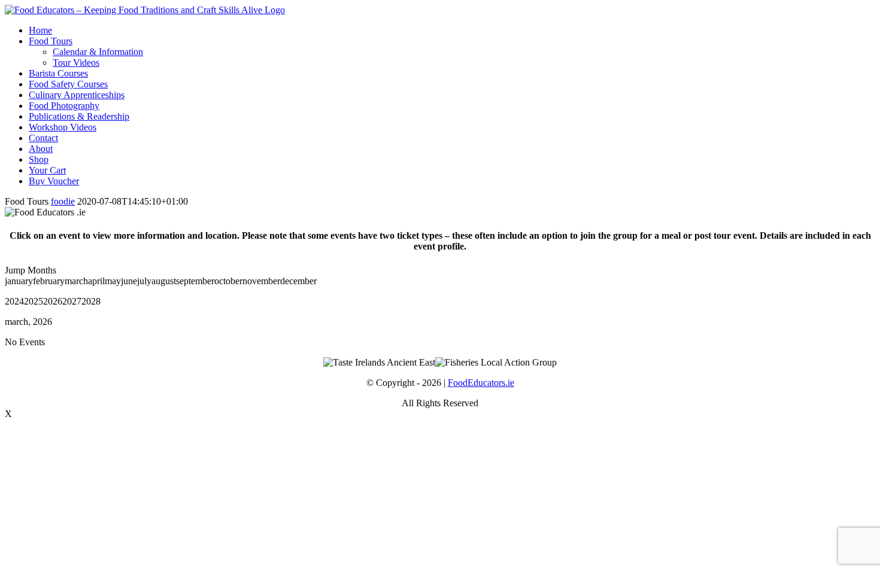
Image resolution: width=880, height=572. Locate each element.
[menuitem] (452, 30)
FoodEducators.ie (481, 383)
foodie (63, 201)
